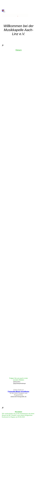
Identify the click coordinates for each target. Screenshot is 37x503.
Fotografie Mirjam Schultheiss (18, 391)
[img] (18, 9)
